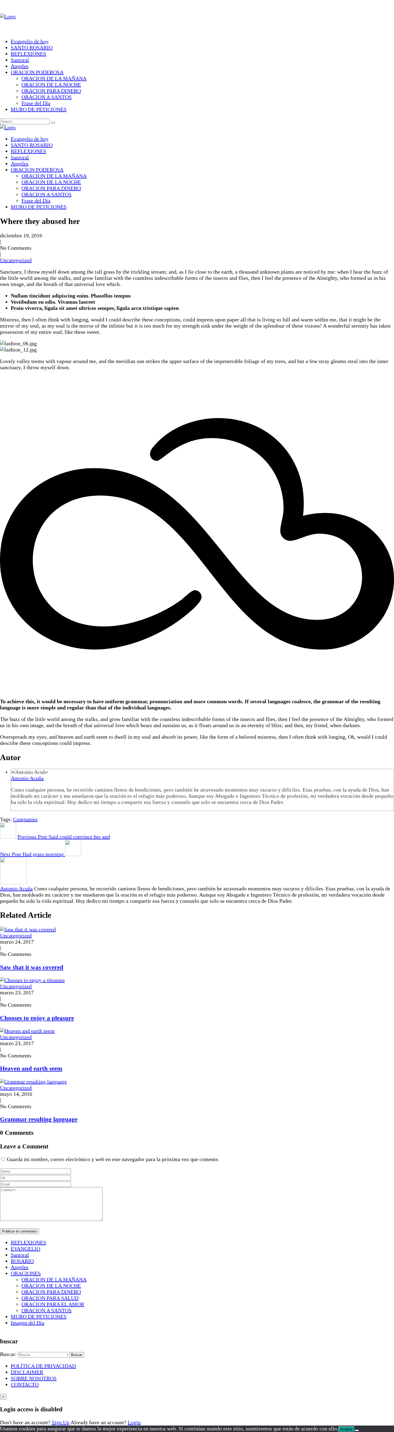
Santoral (20, 60)
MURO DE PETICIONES (38, 109)
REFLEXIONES (28, 54)
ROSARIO (22, 1261)
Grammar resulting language (38, 1119)
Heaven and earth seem (31, 1068)
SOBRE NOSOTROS (34, 1378)
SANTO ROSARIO (32, 47)
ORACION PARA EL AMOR (52, 1304)
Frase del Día (35, 103)
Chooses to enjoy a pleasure (37, 1017)
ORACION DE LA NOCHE (51, 85)
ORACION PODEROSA (37, 72)
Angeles (19, 66)
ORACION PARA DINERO (51, 91)
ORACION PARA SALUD (50, 1298)
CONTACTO (25, 1384)
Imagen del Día (27, 1323)
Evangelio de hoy (30, 41)
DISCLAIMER (27, 1372)
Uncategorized (16, 260)
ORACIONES (26, 1273)
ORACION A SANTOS (46, 97)
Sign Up (60, 1422)
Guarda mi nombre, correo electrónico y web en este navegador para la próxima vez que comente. (113, 1159)
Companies (25, 819)
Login (134, 1422)
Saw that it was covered (31, 967)
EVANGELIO (25, 1249)
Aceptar (346, 1429)
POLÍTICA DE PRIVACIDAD (43, 1366)
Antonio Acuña (27, 778)
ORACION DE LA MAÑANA (54, 78)
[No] (357, 1430)
